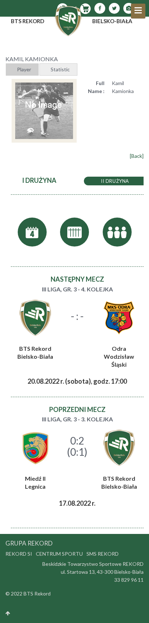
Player (24, 69)
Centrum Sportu (59, 554)
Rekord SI (18, 554)
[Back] (137, 156)
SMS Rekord (102, 554)
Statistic (60, 69)
